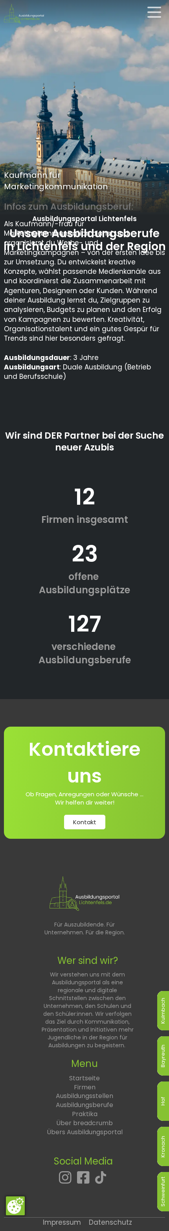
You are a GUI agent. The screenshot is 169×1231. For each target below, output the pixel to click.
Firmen (85, 1087)
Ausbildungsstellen (84, 1095)
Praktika (84, 1113)
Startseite (84, 1078)
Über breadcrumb (84, 1123)
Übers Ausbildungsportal (85, 1132)
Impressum (62, 1222)
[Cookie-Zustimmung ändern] (15, 1205)
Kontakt (84, 822)
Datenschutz (110, 1222)
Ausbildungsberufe (84, 1104)
